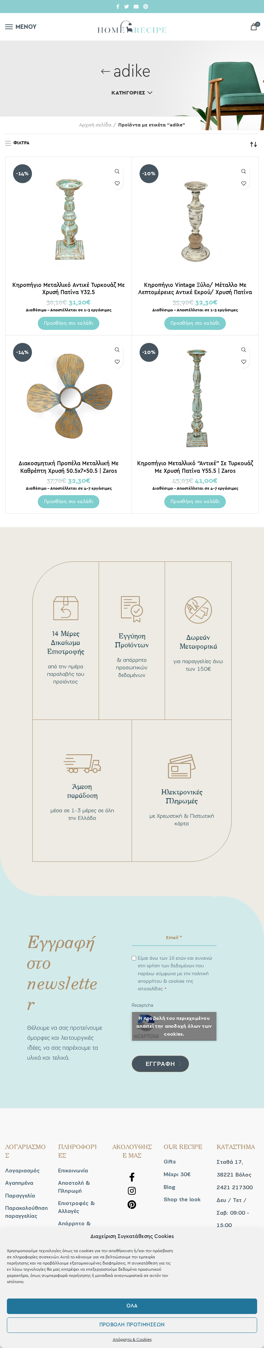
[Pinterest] (146, 6)
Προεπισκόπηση (117, 171)
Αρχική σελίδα (95, 125)
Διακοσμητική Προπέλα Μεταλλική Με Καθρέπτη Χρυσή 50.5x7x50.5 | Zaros (69, 467)
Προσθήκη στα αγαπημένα (117, 183)
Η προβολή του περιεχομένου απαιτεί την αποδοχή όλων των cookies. (174, 1026)
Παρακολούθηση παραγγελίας (26, 1212)
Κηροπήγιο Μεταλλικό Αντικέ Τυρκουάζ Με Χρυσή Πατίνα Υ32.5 (68, 289)
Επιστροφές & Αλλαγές (76, 1207)
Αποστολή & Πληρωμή (74, 1187)
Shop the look (182, 1199)
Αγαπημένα (19, 1183)
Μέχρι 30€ (177, 1174)
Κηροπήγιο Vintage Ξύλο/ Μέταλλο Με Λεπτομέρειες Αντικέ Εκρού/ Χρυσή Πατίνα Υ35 (195, 292)
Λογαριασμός (22, 1170)
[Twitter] (126, 6)
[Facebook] (118, 6)
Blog (169, 1187)
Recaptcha (142, 1005)
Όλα (132, 1305)
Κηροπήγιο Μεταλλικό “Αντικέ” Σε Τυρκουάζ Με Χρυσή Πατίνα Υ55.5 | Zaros (195, 467)
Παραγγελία (20, 1195)
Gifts (170, 1161)
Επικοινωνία (73, 1170)
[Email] (136, 6)
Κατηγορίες (128, 93)
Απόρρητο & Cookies (132, 1339)
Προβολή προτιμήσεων (132, 1324)
